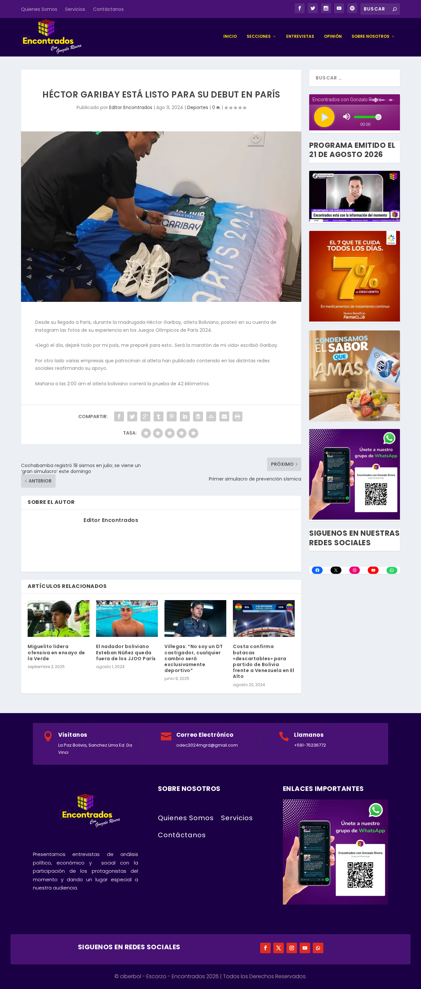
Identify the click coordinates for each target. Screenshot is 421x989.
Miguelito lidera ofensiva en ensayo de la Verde (56, 652)
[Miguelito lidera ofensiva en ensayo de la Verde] (58, 618)
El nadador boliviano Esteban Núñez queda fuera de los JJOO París (126, 652)
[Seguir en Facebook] (265, 948)
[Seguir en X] (278, 948)
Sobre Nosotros (370, 36)
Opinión (333, 36)
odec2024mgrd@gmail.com (207, 745)
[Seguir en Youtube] (305, 948)
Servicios (75, 9)
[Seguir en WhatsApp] (318, 948)
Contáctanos (108, 9)
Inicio (230, 36)
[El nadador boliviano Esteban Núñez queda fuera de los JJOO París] (127, 618)
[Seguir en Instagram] (291, 948)
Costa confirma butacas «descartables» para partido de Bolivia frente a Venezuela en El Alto (263, 661)
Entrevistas (300, 36)
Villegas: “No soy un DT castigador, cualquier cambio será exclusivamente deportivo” (193, 658)
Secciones (259, 36)
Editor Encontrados (130, 107)
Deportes (197, 107)
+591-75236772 (310, 745)
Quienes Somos (39, 9)
